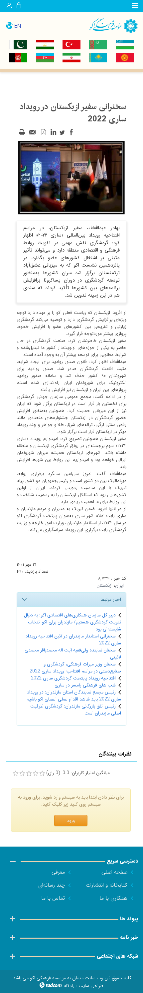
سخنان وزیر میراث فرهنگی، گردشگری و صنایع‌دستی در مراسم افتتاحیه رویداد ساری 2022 (75, 667)
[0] (16, 774)
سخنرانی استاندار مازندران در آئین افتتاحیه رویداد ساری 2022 (73, 639)
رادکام (69, 985)
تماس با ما (53, 898)
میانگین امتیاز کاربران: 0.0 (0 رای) (78, 773)
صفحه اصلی (114, 872)
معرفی (58, 872)
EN (17, 26)
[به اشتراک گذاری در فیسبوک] (71, 132)
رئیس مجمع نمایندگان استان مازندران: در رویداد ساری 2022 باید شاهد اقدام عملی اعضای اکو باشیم (74, 695)
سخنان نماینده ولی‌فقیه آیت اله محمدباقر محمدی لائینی (73, 653)
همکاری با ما (113, 898)
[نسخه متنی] (22, 132)
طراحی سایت (90, 985)
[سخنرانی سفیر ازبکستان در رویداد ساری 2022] (71, 177)
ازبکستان (104, 585)
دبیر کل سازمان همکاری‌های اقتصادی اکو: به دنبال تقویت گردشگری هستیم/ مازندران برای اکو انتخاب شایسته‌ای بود (72, 622)
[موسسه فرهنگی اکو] (107, 25)
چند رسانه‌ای (51, 885)
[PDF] (43, 132)
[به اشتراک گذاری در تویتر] (62, 132)
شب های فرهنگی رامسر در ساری (85, 685)
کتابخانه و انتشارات (106, 885)
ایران (119, 585)
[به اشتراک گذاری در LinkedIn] (53, 132)
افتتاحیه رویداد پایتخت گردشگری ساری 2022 (73, 678)
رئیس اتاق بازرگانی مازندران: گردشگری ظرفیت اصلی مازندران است (75, 709)
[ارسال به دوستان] (33, 132)
